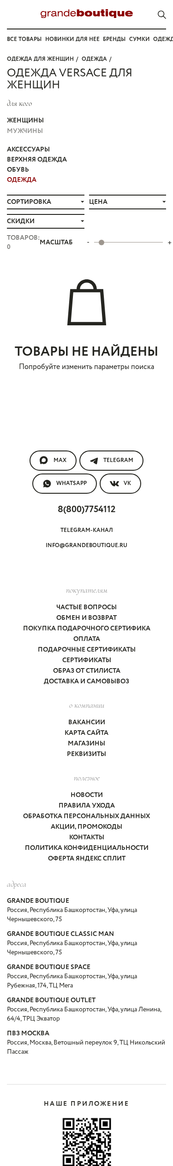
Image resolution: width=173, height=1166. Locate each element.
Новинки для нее (72, 39)
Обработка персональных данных (86, 816)
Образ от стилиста (86, 670)
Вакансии (86, 722)
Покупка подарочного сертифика (86, 628)
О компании (86, 705)
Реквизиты (86, 754)
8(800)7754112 (86, 509)
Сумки (139, 39)
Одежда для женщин (40, 59)
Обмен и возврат (86, 618)
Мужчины (25, 131)
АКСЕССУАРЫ (28, 149)
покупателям (86, 590)
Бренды (114, 39)
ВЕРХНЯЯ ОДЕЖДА (37, 159)
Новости (87, 795)
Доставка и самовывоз (86, 681)
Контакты (86, 837)
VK (127, 483)
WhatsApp (71, 483)
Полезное (87, 777)
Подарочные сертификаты (87, 649)
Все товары (24, 39)
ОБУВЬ (18, 169)
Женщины (25, 120)
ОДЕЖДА (94, 59)
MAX (60, 460)
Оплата (86, 639)
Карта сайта (86, 733)
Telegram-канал (86, 530)
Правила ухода (87, 805)
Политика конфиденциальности (87, 848)
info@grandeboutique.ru (86, 545)
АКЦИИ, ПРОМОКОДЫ (86, 826)
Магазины (86, 743)
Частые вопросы (86, 607)
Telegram (118, 460)
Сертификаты (86, 660)
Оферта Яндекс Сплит (86, 858)
